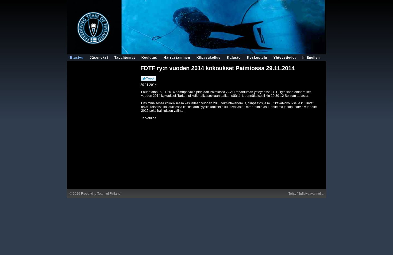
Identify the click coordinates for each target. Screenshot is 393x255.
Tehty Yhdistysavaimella (305, 194)
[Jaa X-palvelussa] (148, 80)
